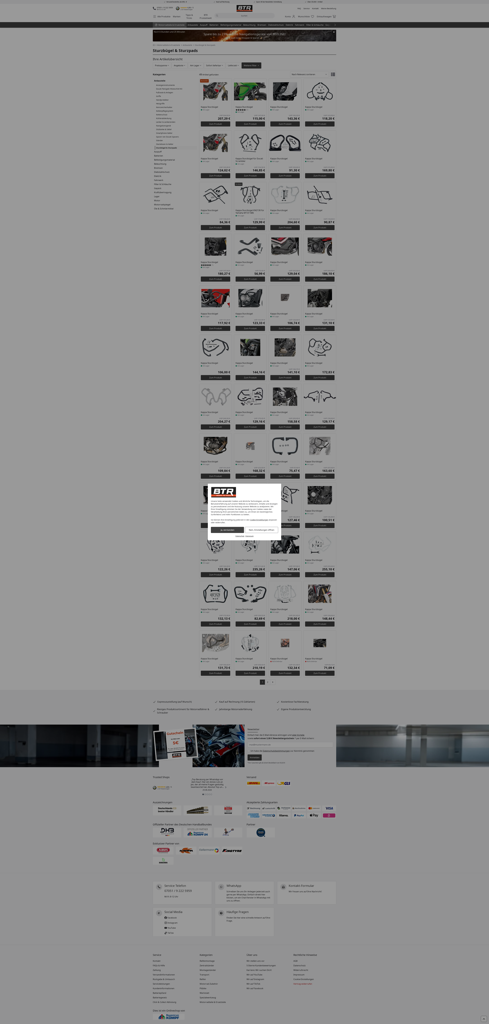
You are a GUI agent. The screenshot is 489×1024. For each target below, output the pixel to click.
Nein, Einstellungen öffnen (261, 530)
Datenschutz (239, 536)
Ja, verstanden (227, 530)
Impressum (249, 536)
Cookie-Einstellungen (259, 520)
